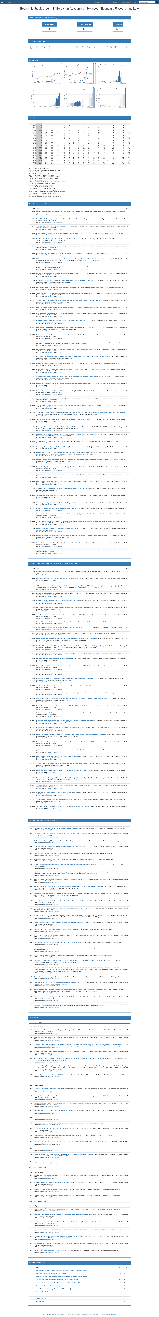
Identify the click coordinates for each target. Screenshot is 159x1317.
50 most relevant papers (55, 47)
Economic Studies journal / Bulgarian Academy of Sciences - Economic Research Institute (61, 1270)
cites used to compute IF (70, 47)
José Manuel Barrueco (111, 1314)
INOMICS (85, 1314)
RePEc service (50, 1314)
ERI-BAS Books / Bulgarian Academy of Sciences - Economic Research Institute (58, 1295)
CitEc (3, 2)
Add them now (44, 49)
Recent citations (82, 47)
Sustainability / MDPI (42, 1292)
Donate (109, 2)
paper (60, 215)
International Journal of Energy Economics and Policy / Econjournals (55, 1289)
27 (94, 164)
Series (15, 2)
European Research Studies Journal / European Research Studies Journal (57, 1279)
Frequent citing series (93, 47)
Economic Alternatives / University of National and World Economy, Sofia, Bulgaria (59, 1283)
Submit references (126, 2)
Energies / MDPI (40, 1301)
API (103, 2)
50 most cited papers (42, 47)
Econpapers (49, 215)
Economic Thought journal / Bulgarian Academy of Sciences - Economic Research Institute (61, 1276)
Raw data (33, 47)
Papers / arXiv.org (41, 1298)
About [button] (135, 2)
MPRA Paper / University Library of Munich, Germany (51, 1273)
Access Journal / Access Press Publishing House (50, 1286)
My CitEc (97, 2)
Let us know (63, 49)
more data (103, 47)
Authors (9, 2)
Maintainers (116, 2)
